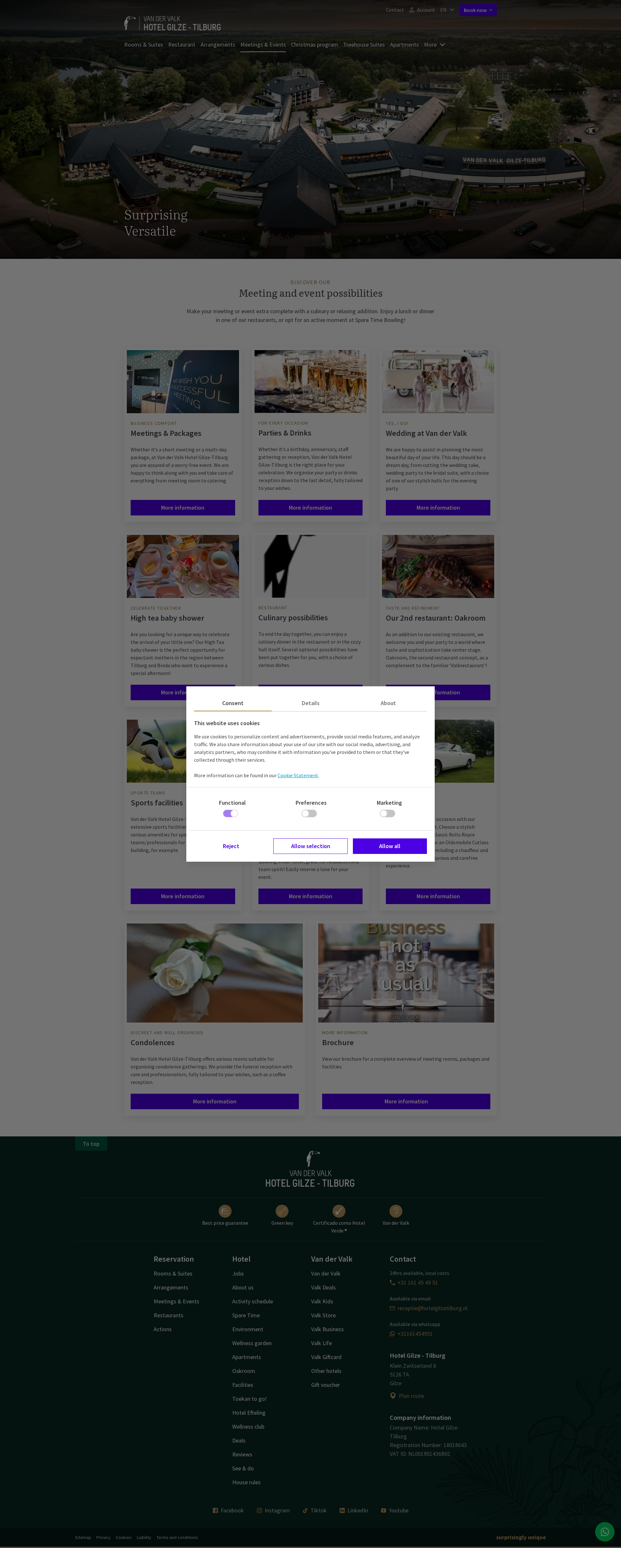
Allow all (389, 846)
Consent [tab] (233, 703)
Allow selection (310, 846)
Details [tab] (311, 703)
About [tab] (388, 703)
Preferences (311, 802)
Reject (231, 846)
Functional (232, 802)
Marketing (389, 802)
